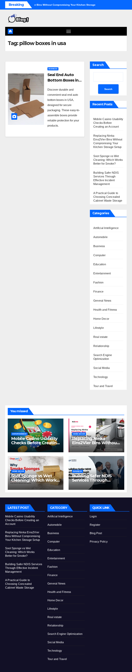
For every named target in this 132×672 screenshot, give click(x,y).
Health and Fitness (105, 309)
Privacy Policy (99, 541)
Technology (100, 377)
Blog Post (96, 533)
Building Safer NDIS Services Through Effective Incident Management (23, 568)
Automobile (100, 237)
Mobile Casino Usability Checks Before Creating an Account (108, 123)
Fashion (98, 282)
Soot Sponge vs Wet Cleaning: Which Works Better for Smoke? (108, 160)
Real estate (100, 336)
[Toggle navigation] (68, 31)
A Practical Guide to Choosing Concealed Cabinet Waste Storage (107, 197)
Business (52, 69)
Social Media (101, 367)
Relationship (101, 346)
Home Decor (101, 318)
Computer (99, 255)
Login (93, 516)
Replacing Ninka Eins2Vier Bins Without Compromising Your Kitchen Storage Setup (22, 536)
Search (98, 65)
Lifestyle (98, 327)
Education (99, 264)
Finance (98, 291)
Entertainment (102, 273)
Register (95, 524)
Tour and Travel (103, 386)
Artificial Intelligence (106, 228)
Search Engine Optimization (102, 357)
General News (102, 300)
